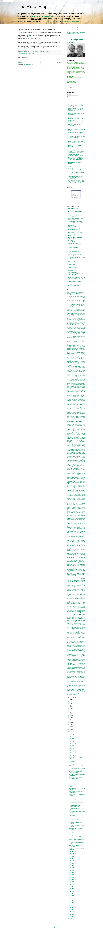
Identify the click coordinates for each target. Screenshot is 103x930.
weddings (76, 686)
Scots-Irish (79, 332)
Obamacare (69, 326)
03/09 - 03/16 (72, 900)
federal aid (75, 453)
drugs (72, 424)
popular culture (69, 581)
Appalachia (72, 296)
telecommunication (82, 663)
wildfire (79, 689)
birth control (81, 361)
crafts (84, 404)
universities (69, 677)
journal (84, 513)
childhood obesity (74, 379)
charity (72, 375)
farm (71, 449)
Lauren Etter (31, 35)
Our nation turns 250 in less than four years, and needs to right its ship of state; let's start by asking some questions (76, 158)
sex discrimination (76, 633)
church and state (74, 380)
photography (69, 574)
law (82, 523)
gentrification (69, 474)
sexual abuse (70, 634)
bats (67, 358)
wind (71, 690)
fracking (74, 466)
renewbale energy (81, 606)
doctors (68, 420)
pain (67, 566)
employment (69, 437)
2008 (69, 731)
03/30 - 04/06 (72, 895)
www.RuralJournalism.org (73, 208)
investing (73, 512)
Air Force (83, 293)
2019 (69, 712)
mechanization (69, 537)
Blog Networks (74, 190)
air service (80, 349)
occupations (69, 562)
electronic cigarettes (71, 434)
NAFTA (68, 320)
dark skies (74, 411)
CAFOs (83, 297)
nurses (77, 559)
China (80, 299)
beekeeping (81, 358)
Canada (77, 299)
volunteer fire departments (80, 681)
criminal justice (82, 405)
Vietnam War (83, 336)
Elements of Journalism (72, 267)
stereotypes (80, 650)
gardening (79, 470)
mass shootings (82, 533)
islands (82, 512)
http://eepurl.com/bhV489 (72, 89)
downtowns (69, 421)
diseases (73, 417)
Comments (70, 96)
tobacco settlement (81, 668)
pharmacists (69, 573)
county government (81, 403)
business (83, 369)
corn (84, 399)
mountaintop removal (80, 548)
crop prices (69, 408)
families (83, 447)
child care (83, 376)
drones (76, 421)
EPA (67, 304)
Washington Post (82, 337)
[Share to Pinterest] (49, 51)
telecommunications (71, 664)
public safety (82, 595)
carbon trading (80, 372)
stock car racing (70, 651)
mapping (71, 532)
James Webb (80, 313)
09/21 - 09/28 (72, 851)
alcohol (68, 350)
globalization (69, 476)
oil (78, 562)
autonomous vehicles (77, 356)
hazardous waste (70, 482)
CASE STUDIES (71, 166)
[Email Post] (41, 51)
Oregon (84, 326)
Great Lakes (72, 309)
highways (81, 491)
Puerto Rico (78, 331)
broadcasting (82, 367)
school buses (78, 624)
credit (26, 53)
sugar (78, 656)
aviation (83, 356)
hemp (73, 489)
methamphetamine (76, 541)
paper (79, 566)
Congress (83, 300)
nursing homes (82, 559)
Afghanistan (69, 293)
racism (78, 598)
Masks (78, 315)
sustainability (75, 659)
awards (68, 357)
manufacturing (82, 531)
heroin (71, 490)
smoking (74, 640)
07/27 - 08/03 (72, 865)
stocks (74, 651)
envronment (69, 444)
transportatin (69, 673)
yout (84, 693)
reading (68, 601)
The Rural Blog (33, 6)
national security (76, 552)
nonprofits (83, 557)
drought (80, 421)
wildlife (68, 690)
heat (70, 489)
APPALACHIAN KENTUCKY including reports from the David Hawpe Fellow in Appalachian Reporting (76, 149)
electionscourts (69, 433)
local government (77, 528)
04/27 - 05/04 (72, 888)
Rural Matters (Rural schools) (74, 228)
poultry (79, 582)
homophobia (83, 494)
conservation (82, 395)
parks (75, 568)
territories (73, 667)
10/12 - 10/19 (72, 752)
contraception (74, 399)
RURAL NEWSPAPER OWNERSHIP (75, 118)
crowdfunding (77, 408)
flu (83, 460)
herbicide (79, 489)
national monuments (81, 550)
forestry (68, 465)
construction (82, 396)
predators (78, 584)
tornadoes (68, 669)
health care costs (78, 483)
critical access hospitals (72, 407)
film (73, 457)
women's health (76, 691)
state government (71, 647)
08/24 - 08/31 (72, 858)
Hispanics (71, 310)
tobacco (76, 668)
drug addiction (73, 422)
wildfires (83, 689)
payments (83, 569)
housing (68, 496)
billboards (75, 360)
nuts (72, 560)
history (77, 493)
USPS (73, 336)
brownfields (73, 369)
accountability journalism (73, 342)
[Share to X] (46, 51)
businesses (78, 370)
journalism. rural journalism (81, 518)
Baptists (73, 297)
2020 (69, 710)
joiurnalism (80, 513)
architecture (69, 354)
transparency (83, 672)
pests (73, 571)
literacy (84, 526)
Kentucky (72, 314)
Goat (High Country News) (73, 263)
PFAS (77, 327)
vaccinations (74, 678)
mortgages (83, 546)
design (73, 413)
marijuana (79, 532)
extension (79, 446)
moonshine (79, 546)
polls (80, 580)
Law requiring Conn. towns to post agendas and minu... (76, 778)
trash (84, 673)
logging (74, 530)
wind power (76, 690)
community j (78, 391)
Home (40, 62)
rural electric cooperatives (72, 611)
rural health (80, 611)
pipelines (83, 575)
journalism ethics (71, 516)
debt (84, 411)
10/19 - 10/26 (72, 750)
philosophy (83, 573)
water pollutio (80, 684)
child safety (75, 378)
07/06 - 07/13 (72, 870)
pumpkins (83, 597)
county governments (71, 404)
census (68, 375)
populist (82, 581)
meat (77, 536)
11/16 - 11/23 (72, 743)
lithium (72, 527)
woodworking (83, 691)
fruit (73, 469)
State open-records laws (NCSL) (74, 219)
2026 (69, 699)
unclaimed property (70, 676)
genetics (83, 473)
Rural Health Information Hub (74, 231)
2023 (69, 705)
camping (68, 372)
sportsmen (80, 645)
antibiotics (73, 353)
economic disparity (71, 428)
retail (73, 608)
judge (79, 519)
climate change (78, 384)
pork (84, 581)
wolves (68, 691)
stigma (84, 650)
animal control (79, 350)
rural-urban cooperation (76, 618)
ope (71, 564)
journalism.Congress (70, 519)
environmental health (72, 441)
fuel (76, 469)
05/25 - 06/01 (72, 881)
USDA (70, 336)
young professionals (79, 693)
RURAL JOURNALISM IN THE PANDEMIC (76, 132)
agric (80, 346)
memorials (73, 540)
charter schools (78, 375)
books (84, 363)
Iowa (72, 313)
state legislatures (78, 649)
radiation (81, 598)
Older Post (59, 62)
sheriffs (79, 637)
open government (77, 564)
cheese (84, 375)
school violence (77, 627)
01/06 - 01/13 (72, 916)
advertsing (77, 345)
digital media (76, 414)
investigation (75, 511)
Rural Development (71, 332)
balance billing (75, 357)
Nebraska (71, 322)
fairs (81, 447)
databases (78, 411)
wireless (83, 690)
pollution (83, 580)
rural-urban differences (76, 620)
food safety (72, 462)
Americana (81, 294)
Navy (68, 322)
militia (72, 544)
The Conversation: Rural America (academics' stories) (74, 216)
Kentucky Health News (72, 253)
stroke (84, 653)
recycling (68, 603)
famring (68, 449)
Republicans (82, 331)
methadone (69, 541)
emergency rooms (81, 434)
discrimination (82, 416)
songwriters (77, 643)
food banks (80, 461)
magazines (69, 531)
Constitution (73, 301)
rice (84, 608)
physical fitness (82, 574)
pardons (68, 568)
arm (72, 354)
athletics (83, 354)
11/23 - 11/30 (72, 741)
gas (82, 470)
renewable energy (71, 606)
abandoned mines (81, 340)
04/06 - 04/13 (72, 893)
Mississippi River (70, 319)
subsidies (74, 655)
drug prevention (79, 422)
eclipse (84, 425)
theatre (70, 668)
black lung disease (79, 362)
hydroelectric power (81, 499)
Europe (84, 304)
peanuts (68, 570)
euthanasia (69, 445)
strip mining (79, 653)
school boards (70, 624)
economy (29, 53)
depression (69, 413)
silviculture (83, 637)
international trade (71, 509)
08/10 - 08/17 (72, 862)
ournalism (83, 565)
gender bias (83, 472)
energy (68, 438)
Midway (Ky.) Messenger (73, 243)
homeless (74, 494)
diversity (73, 418)
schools (83, 627)
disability (72, 416)
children (80, 379)
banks (84, 357)
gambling (72, 470)
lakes (74, 522)
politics (83, 578)
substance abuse (81, 655)
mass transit (69, 535)
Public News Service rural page (74, 238)
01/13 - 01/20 (72, 914)
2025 (69, 701)
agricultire (83, 346)
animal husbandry (74, 352)
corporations (69, 401)
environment (81, 440)
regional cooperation (70, 604)
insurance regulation (81, 507)
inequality (76, 503)
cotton (84, 401)
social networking (79, 641)
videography (83, 680)
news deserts (80, 553)
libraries (75, 526)
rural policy (75, 616)
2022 (69, 706)
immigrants (73, 500)
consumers (69, 398)
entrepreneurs (69, 440)
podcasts (81, 577)
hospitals (83, 495)
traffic (68, 672)
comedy (78, 387)
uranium (73, 677)
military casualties (78, 542)
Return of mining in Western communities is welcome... (75, 806)
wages (79, 682)
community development (79, 390)
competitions (69, 394)
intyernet (78, 509)
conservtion (69, 396)
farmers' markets (82, 450)
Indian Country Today (72, 261)
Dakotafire (70, 269)
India (70, 311)
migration (68, 542)
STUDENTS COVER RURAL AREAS (75, 155)
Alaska (71, 294)
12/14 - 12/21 (72, 736)
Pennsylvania (69, 331)
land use (78, 522)
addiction (74, 344)
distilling (84, 417)
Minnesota (68, 318)
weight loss (80, 686)
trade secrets (82, 671)
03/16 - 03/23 (72, 898)
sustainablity (83, 659)
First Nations (83, 306)
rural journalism (82, 610)
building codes (78, 369)
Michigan (83, 317)
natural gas (82, 552)
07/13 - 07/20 (72, 869)
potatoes (75, 582)
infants (80, 503)
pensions (71, 570)
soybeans (69, 645)
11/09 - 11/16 (72, 745)
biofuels (83, 360)
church (68, 380)
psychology (79, 593)
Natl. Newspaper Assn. (72, 240)
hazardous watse (78, 482)
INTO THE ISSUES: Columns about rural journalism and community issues (76, 111)
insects (78, 506)
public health (75, 594)
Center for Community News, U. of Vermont (76, 280)
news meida (79, 554)
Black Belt (78, 297)
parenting (72, 568)
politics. (68, 580)
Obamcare (74, 326)
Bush (81, 297)
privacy (68, 590)
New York (83, 323)
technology (69, 663)
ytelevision (71, 694)
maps (75, 532)
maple (68, 532)
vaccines (80, 678)
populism (78, 581)
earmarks (73, 425)
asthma (80, 354)
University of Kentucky (72, 209)
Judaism (84, 313)
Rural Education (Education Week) (75, 232)
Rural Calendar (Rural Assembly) (74, 234)
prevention (74, 589)
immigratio (78, 500)
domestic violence (77, 420)
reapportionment (80, 601)
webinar (68, 686)
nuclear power (73, 559)
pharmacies (83, 571)
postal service (70, 582)
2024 (69, 703)
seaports (77, 628)
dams (70, 411)
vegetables (69, 680)
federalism (83, 456)
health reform (76, 487)
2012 (69, 724)
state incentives (70, 649)
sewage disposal (79, 632)
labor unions (69, 522)
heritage (68, 490)
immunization (69, 502)
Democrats (74, 302)
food (76, 461)
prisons (83, 589)
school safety (70, 627)
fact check (77, 447)
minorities (83, 545)
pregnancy (83, 584)
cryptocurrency (82, 408)
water (76, 684)
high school (75, 490)
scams (78, 623)
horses (68, 495)
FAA (75, 305)
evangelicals (73, 445)
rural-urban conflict (75, 617)
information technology (72, 504)
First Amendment (76, 306)
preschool (73, 585)
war (67, 684)
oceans (73, 562)
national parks (69, 552)
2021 (69, 708)
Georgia (68, 309)
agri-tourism (75, 346)
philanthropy (76, 573)
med (73, 537)
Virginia (68, 337)
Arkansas (81, 296)
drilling (72, 421)
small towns (69, 640)
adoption (78, 344)
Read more (41, 47)
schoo (81, 623)
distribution (68, 418)
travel (77, 675)
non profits (78, 557)
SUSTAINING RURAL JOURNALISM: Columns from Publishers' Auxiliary (75, 109)
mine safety (82, 544)
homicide (78, 494)
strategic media (69, 653)
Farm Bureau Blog (71, 264)
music (72, 549)
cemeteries (79, 374)
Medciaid (68, 317)
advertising (72, 345)
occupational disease (81, 561)
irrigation (78, 512)
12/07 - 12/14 (72, 738)
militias (74, 544)
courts (80, 404)
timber (73, 668)
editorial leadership (72, 430)
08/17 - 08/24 (72, 860)
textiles (84, 667)
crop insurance (82, 407)
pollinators (74, 580)
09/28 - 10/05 (72, 755)
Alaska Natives (76, 294)
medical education (73, 539)
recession (73, 602)
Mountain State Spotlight (73, 241)
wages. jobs (83, 682)
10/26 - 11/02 (72, 748)
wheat (82, 687)
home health (69, 494)
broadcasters (74, 367)
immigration (82, 500)
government (82, 476)
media (75, 537)
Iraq (74, 313)
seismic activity (75, 629)
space (73, 645)
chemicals (69, 376)
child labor (69, 378)
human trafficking (74, 496)
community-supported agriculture (79, 392)
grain (84, 477)
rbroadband (83, 599)
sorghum (81, 643)
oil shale (81, 562)
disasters (77, 416)
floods (81, 460)
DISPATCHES (70, 168)
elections (83, 432)
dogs (72, 420)
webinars (72, 686)
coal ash (72, 386)
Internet (68, 313)
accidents (83, 341)
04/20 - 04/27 (72, 890)
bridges (72, 366)
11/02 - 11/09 (72, 747)
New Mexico (78, 323)
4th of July (74, 291)
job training (72, 513)
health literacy (82, 486)
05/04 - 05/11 (72, 886)
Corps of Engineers (79, 301)
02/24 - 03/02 (72, 904)
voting (76, 682)
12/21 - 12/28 (72, 734)
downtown (83, 420)
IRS (82, 310)
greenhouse (69, 479)
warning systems (71, 684)
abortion (68, 341)
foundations (69, 466)
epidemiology (74, 444)
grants (75, 478)
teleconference (82, 664)
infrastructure (82, 504)
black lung (72, 362)
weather (83, 685)
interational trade (81, 508)
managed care (76, 531)
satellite (75, 623)
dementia (74, 412)
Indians (75, 311)
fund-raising (79, 469)
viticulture (72, 681)
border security (74, 365)
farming (33, 53)
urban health (78, 677)
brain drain (83, 365)
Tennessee (78, 335)
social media (73, 641)
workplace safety (71, 693)
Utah (76, 336)
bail (71, 357)
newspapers (71, 557)
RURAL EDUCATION (72, 161)
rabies (73, 598)
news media (73, 554)
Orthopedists (69, 327)
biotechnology (73, 361)
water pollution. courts (76, 685)
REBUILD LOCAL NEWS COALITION (75, 237)
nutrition (68, 560)
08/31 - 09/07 (72, 856)
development (76, 413)
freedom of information (72, 468)
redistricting (73, 603)
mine (79, 544)
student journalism (71, 654)
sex (67, 633)
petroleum (76, 571)
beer (84, 358)
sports (76, 645)
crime (77, 405)
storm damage (78, 651)
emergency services (71, 435)
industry (72, 503)
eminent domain (81, 435)
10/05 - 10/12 (72, 754)
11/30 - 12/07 (72, 740)
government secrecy (79, 477)
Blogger (54, 927)
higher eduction (69, 491)
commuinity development (76, 388)
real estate (73, 601)
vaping (84, 678)
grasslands (83, 478)
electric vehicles (76, 433)
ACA (80, 292)
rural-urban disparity (81, 622)
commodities (69, 388)
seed (71, 629)
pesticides (69, 571)
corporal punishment (81, 400)
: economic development (74, 292)
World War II (69, 340)
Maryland (74, 315)
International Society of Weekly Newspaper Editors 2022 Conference (76, 137)
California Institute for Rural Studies (75, 281)
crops (73, 408)
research (83, 607)
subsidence (69, 655)
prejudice (68, 585)
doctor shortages (80, 418)
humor (80, 496)
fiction (71, 457)
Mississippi (74, 318)
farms (84, 452)
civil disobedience (75, 383)
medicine (68, 540)
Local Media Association (73, 247)
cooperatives (80, 399)
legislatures (69, 526)
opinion (83, 564)
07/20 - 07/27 (72, 867)
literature (68, 527)
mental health (79, 540)
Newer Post (20, 62)
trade (78, 671)
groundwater (70, 481)
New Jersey (73, 323)
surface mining (81, 658)
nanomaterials (83, 549)
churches (80, 380)
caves (68, 374)
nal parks (77, 549)
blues (81, 363)
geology (74, 474)
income (73, 502)
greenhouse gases (75, 479)
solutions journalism (70, 643)
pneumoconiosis (70, 577)
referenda (79, 603)
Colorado (83, 299)
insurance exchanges (71, 507)
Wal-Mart (72, 337)
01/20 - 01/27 (72, 912)
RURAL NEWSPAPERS (72, 120)
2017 (69, 715)
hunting (68, 498)
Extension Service (70, 305)
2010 (69, 727)
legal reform (82, 524)
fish (78, 459)
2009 (69, 729)
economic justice (81, 428)
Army (84, 296)
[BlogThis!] (44, 51)
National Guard (73, 320)
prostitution (69, 593)
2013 (69, 722)
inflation (83, 503)
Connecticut (69, 301)
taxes (79, 661)
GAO (82, 308)
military (72, 542)
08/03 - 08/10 (72, 863)
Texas (82, 335)
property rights (82, 591)
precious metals (73, 584)
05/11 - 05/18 (72, 884)
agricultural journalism (71, 348)
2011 (69, 726)
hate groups (83, 481)
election (79, 432)
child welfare (82, 378)
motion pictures (70, 548)
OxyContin (74, 327)
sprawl (84, 645)
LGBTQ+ (76, 314)
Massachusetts (82, 315)
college (71, 387)
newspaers (83, 554)
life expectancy (79, 526)
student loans (78, 654)
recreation (83, 602)
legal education (76, 524)
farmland (79, 452)
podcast (77, 577)
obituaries (71, 561)
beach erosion (71, 358)
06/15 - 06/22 (72, 876)
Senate (73, 333)
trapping (81, 673)
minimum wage (75, 545)
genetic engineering (76, 473)
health (83, 482)
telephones (83, 665)
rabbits (71, 598)
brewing (68, 366)
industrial (68, 503)
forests (72, 465)
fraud (78, 466)
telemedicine (75, 665)
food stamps (78, 462)
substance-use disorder (71, 656)
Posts (69, 94)
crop (78, 407)
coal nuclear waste (78, 386)
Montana (80, 319)
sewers (83, 632)
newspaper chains (80, 555)
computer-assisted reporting (79, 394)
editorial (84, 429)
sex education (82, 633)
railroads (68, 599)
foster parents (82, 465)
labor (84, 520)
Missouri (76, 319)
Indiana (72, 311)
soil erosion (71, 642)
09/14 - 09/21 (72, 853)
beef (77, 358)
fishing (81, 459)
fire (77, 457)
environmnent (83, 442)
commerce (83, 387)
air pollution (74, 349)
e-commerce (80, 424)
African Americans (76, 293)
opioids (68, 565)
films (75, 457)
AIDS (82, 292)
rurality (68, 623)
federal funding (82, 453)
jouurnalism (76, 519)
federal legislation (81, 455)
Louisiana (83, 314)
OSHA (84, 324)
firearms (83, 457)
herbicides (83, 489)
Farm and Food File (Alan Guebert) (75, 266)
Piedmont (74, 331)
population (74, 581)
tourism (72, 669)
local (84, 527)
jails (67, 513)
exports (73, 446)
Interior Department (81, 311)
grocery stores (82, 479)
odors (76, 562)
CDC (67, 299)
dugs (76, 424)
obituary (75, 561)
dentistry (83, 412)
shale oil (72, 637)
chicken (73, 376)
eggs (73, 432)
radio (84, 598)
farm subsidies (81, 449)
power (68, 584)
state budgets (70, 646)
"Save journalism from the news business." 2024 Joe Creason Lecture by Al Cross (76, 122)
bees (68, 360)
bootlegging (69, 365)
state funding (76, 646)
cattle (84, 372)
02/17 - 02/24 (72, 905)
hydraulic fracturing (71, 499)
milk (77, 544)
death (82, 411)
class (69, 384)
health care (70, 483)
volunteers (68, 682)
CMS (70, 299)
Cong (80, 300)
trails (70, 672)
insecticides (73, 506)
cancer (71, 372)
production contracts (78, 590)
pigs (80, 575)
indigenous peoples (80, 502)
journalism (74, 195)
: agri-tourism (79, 291)
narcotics (69, 550)
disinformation (78, 417)
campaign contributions (72, 371)
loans (78, 527)
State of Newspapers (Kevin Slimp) (75, 221)
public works (69, 597)
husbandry (83, 498)
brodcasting (69, 369)
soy (84, 643)
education (69, 432)
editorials (80, 430)
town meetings (77, 669)
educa (84, 430)
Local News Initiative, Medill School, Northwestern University (75, 245)
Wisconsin (74, 338)
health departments (77, 485)
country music (69, 403)
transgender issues (76, 672)
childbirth (68, 379)
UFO (67, 336)
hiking (84, 491)
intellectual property (71, 508)
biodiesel (79, 360)
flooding (74, 460)
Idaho (84, 310)
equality (79, 444)
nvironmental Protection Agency (78, 560)
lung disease (83, 530)
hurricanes (78, 498)
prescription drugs (81, 586)
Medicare (77, 317)
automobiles (69, 356)
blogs (84, 362)
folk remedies (72, 461)
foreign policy (82, 464)
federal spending (77, 456)
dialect (84, 413)
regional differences (78, 604)
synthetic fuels (80, 660)
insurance (83, 506)
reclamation (78, 602)
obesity (68, 561)
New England (80, 322)
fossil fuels (76, 465)
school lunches (82, 626)
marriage (76, 533)
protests (73, 593)
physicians (77, 575)
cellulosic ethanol (73, 374)
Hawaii (68, 310)
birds (77, 361)
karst (75, 520)
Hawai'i (84, 309)
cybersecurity (73, 409)
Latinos (79, 314)
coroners (74, 400)
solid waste (82, 642)
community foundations (71, 391)
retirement (81, 608)
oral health (72, 565)
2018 (69, 713)
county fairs (75, 403)
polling (77, 580)
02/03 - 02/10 (72, 909)
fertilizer (68, 457)
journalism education (80, 515)
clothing (84, 384)
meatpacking (82, 536)
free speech (82, 466)
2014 (69, 720)
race (76, 598)
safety (71, 623)
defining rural (69, 412)
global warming (81, 474)
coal (68, 386)
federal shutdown (70, 456)
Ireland (76, 313)
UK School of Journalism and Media (75, 211)
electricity (83, 433)
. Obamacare (69, 291)
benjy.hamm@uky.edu (70, 21)
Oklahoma (80, 326)
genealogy (68, 473)
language (79, 523)
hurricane (73, 498)
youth (68, 694)
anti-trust (68, 353)
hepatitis (75, 489)
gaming (75, 470)
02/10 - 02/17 (72, 907)
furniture (68, 470)
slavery (68, 638)
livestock (75, 527)
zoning (74, 694)
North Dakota (78, 324)
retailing (76, 608)
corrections (75, 401)
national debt (74, 550)
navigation (71, 553)
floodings (77, 460)
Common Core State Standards (72, 300)
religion (83, 604)
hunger (83, 496)
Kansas (68, 314)
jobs (76, 513)
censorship (83, 374)
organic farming (78, 565)
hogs (80, 493)
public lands (83, 594)
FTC (84, 305)
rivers (68, 610)
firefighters (69, 459)
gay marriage (72, 472)
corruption (80, 401)
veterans (73, 680)
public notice (69, 595)
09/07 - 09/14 (72, 854)
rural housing (74, 612)
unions (84, 676)
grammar (71, 478)
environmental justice (76, 442)
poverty (83, 582)
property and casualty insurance (73, 591)
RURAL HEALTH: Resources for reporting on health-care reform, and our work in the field (76, 142)
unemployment (78, 676)
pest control (83, 570)
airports (84, 349)
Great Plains (78, 309)
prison (81, 589)
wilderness (74, 689)
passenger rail (79, 568)
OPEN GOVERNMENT (72, 165)
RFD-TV (69, 235)
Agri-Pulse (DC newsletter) (73, 285)
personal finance (76, 570)
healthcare (81, 487)
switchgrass (69, 660)
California (73, 299)
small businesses (81, 638)
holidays (83, 493)
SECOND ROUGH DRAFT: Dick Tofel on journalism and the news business (76, 152)
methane (83, 541)
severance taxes (73, 632)
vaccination (69, 678)
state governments (80, 647)
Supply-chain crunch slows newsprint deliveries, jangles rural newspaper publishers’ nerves (75, 177)
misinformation (74, 546)
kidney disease (79, 520)
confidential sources (75, 395)
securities (68, 629)
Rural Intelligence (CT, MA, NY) (74, 229)
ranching (78, 599)
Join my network (75, 197)
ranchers (73, 599)
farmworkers (69, 453)
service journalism (78, 631)
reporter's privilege (77, 607)
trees (80, 675)
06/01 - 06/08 (72, 879)
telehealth (69, 665)
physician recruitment (71, 575)
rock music (74, 610)
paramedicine (83, 566)
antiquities (78, 353)
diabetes (81, 413)
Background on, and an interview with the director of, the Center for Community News (76, 181)
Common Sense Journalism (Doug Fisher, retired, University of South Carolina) (76, 278)
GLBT (84, 308)
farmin (68, 452)
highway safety (75, 491)
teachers (83, 661)
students (83, 654)
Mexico (80, 317)
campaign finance (81, 371)
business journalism (71, 370)
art (74, 354)
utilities (82, 677)
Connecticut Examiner (72, 272)
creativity (68, 405)
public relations (76, 595)
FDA (79, 305)
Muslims (83, 319)
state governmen (82, 646)
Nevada (75, 322)
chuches (83, 379)
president (69, 588)
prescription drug (81, 585)
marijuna (83, 532)
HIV (82, 309)
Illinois (68, 311)
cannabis (75, 372)
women (71, 691)
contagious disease (75, 398)
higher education (81, 490)
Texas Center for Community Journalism (76, 218)
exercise (78, 445)
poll (70, 580)
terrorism (77, 667)
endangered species (80, 437)
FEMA (82, 305)
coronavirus (69, 400)
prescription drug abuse (71, 586)
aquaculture (83, 353)
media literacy (79, 537)
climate (72, 384)
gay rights (78, 472)
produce (71, 590)
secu (84, 628)
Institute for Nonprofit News (73, 259)
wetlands (78, 687)
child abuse (78, 376)
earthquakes (79, 425)
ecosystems (79, 429)
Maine (68, 315)
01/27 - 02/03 (72, 911)
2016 (69, 717)
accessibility (76, 341)
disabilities (69, 416)
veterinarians (77, 680)
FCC (77, 305)
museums (68, 549)
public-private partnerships (76, 597)
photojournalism (75, 574)
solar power (77, 642)
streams (74, 653)
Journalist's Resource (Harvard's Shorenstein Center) (74, 255)
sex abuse (70, 633)
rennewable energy (70, 607)
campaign (83, 370)
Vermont (78, 336)
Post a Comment (22, 59)
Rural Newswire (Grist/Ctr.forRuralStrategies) (73, 226)
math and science (76, 535)
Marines (70, 315)
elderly (75, 432)
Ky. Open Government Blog (73, 251)
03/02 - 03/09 (72, 902)
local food (69, 528)
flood (84, 459)
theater (68, 668)
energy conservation (75, 438)
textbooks (81, 667)
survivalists (69, 659)
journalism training (71, 518)
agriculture (23, 53)
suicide (80, 656)
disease (68, 417)
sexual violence (74, 636)
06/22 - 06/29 (72, 874)
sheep (76, 637)
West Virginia (69, 338)
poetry (84, 577)
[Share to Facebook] (47, 51)
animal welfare (81, 352)
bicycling (70, 360)
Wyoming (75, 340)
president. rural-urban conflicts (77, 588)
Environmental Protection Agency (76, 304)
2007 (69, 918)
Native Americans (81, 320)
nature (68, 553)
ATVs (84, 292)
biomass (68, 361)
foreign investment (75, 464)
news (75, 553)
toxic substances (73, 671)
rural (77, 195)
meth (84, 540)
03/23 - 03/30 (72, 897)
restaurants (69, 608)
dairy (81, 409)
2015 (69, 719)
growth (74, 481)
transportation (75, 673)
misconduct (69, 546)
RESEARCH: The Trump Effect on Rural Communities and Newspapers (76, 128)
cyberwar (78, 409)
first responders (74, 459)
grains (68, 478)
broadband (77, 366)
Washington (76, 337)
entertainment (82, 438)
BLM (71, 297)
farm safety (74, 449)
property (83, 590)
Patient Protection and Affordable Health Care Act (76, 329)
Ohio (77, 326)
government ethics (70, 477)
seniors (72, 631)
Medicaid (72, 317)
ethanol (83, 444)
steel (76, 650)
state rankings (72, 650)
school (84, 623)
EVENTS (69, 174)
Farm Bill (69, 306)
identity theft (69, 500)
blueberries (69, 363)
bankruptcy (80, 357)
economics (69, 429)
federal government (72, 455)
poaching (74, 577)
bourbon (79, 365)
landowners (74, 523)
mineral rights (69, 545)
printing (77, 589)
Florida (68, 308)
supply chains (74, 658)
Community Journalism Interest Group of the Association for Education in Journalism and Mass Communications (76, 274)
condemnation (69, 395)
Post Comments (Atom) (28, 64)
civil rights (81, 383)
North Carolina (70, 324)
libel (72, 526)
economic (68, 426)
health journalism (76, 486)
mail (72, 531)
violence (68, 681)
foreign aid (69, 464)
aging (70, 346)
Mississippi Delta (81, 318)
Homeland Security (78, 310)
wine (80, 690)
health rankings (69, 487)
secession (81, 628)
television (69, 667)
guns (78, 481)
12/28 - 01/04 (72, 732)
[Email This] (43, 51)
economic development (79, 426)
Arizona (78, 296)
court (77, 404)
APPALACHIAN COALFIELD (73, 154)
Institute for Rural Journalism (44, 16)
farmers (68, 450)
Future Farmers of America (75, 308)
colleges (75, 387)
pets (79, 571)
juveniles (72, 520)
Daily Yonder (70, 270)
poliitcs (74, 578)
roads (70, 610)
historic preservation (71, 493)
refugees (83, 603)
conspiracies (75, 396)
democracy (79, 412)
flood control (69, 460)
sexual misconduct (78, 634)
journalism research (80, 516)
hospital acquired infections (75, 495)
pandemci (70, 566)
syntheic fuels (74, 660)
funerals (83, 469)
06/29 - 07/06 (72, 872)
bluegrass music (75, 363)
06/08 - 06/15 (72, 877)
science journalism (71, 628)
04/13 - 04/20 (72, 891)
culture (68, 409)
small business (73, 638)
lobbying (82, 527)
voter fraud (73, 682)
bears (75, 358)
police (68, 578)
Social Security (79, 333)
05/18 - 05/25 (72, 883)
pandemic (75, 566)
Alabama (68, 294)
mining (79, 545)
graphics (79, 478)
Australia (68, 297)
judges (81, 519)
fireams (80, 457)
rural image (80, 612)
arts (77, 354)
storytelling (83, 651)
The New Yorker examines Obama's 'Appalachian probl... (76, 772)
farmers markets (74, 450)
